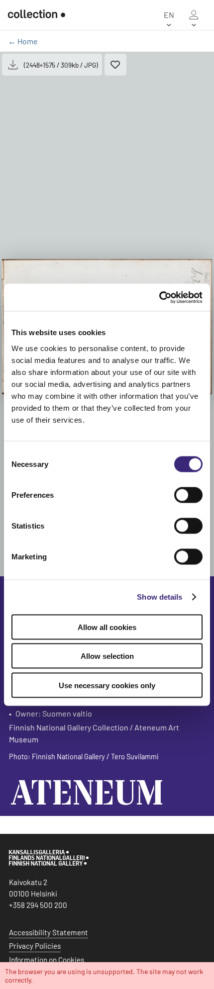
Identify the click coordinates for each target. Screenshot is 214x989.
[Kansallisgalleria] (49, 863)
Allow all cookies (107, 627)
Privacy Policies (35, 945)
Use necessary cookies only (107, 685)
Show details (159, 597)
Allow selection (107, 656)
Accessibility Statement (48, 932)
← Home (23, 41)
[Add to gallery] (115, 65)
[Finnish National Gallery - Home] (36, 14)
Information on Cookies (46, 959)
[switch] (188, 495)
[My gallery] (193, 15)
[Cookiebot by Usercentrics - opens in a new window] (159, 297)
